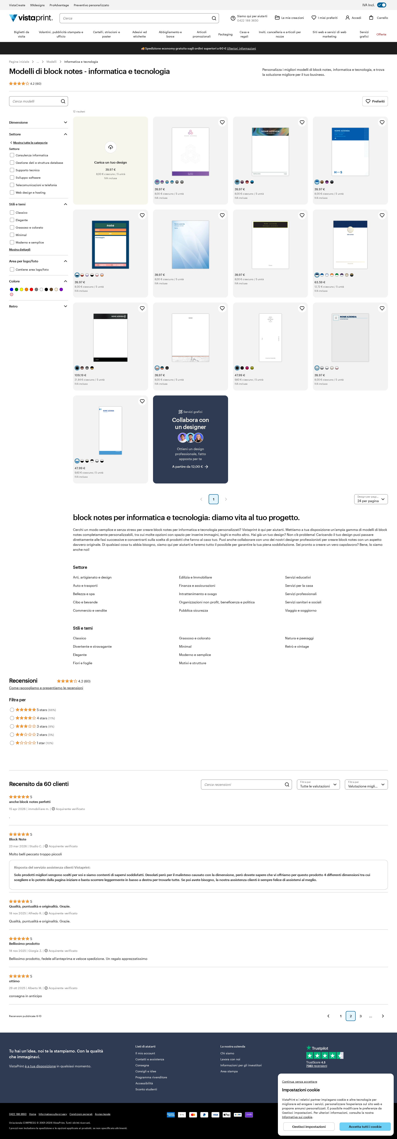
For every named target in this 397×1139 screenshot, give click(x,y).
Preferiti (378, 101)
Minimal (185, 646)
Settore (15, 134)
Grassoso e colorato (194, 638)
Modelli (52, 61)
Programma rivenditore (151, 1077)
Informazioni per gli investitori (241, 1065)
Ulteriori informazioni (241, 48)
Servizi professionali (301, 594)
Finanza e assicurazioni (197, 585)
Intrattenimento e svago (198, 594)
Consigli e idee (145, 1071)
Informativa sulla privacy (53, 1113)
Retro (13, 306)
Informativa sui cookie (297, 1117)
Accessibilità (144, 1083)
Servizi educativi (298, 577)
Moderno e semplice (195, 655)
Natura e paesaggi (299, 638)
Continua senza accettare (299, 1081)
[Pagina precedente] (201, 499)
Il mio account (145, 1053)
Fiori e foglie (82, 663)
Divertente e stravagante (92, 646)
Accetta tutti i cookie (365, 1126)
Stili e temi (17, 204)
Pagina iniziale (19, 61)
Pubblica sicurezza (193, 610)
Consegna (142, 1065)
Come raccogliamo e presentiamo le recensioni (46, 688)
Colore (14, 281)
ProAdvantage (59, 5)
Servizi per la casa (299, 585)
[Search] (287, 784)
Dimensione (18, 122)
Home (32, 1113)
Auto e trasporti (85, 585)
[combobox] (136, 18)
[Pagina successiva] (226, 499)
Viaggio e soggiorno (301, 610)
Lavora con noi (230, 1059)
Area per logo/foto (23, 261)
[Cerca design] (63, 101)
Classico (79, 638)
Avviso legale (102, 1113)
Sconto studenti (146, 1089)
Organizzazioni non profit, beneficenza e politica (217, 602)
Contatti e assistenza (149, 1059)
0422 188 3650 (18, 1113)
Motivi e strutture (192, 663)
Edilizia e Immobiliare (195, 577)
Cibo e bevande (85, 602)
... (38, 61)
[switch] (377, 4)
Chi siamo (227, 1053)
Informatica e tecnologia (81, 61)
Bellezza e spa (84, 594)
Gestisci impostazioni (309, 1126)
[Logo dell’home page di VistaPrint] (31, 18)
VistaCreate (17, 5)
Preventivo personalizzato (91, 5)
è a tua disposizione (40, 1066)
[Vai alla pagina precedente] (328, 1016)
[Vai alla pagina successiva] (383, 1016)
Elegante (80, 655)
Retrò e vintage (297, 646)
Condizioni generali (80, 1113)
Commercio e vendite (90, 610)
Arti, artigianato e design (92, 577)
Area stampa (229, 1071)
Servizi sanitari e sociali (303, 602)
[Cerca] (214, 18)
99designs (37, 5)
